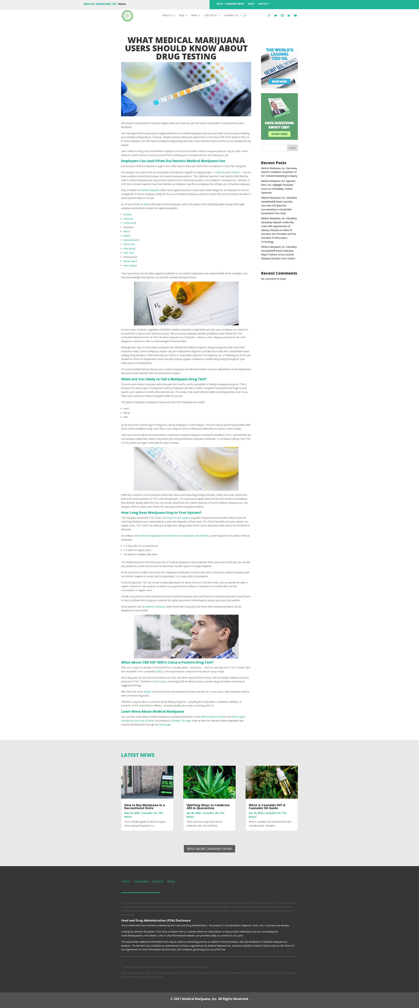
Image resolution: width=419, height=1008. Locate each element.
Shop (181, 15)
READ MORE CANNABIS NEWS (209, 848)
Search (292, 147)
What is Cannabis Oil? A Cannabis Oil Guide (267, 806)
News (194, 15)
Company (141, 881)
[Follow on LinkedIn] (288, 15)
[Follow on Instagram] (282, 15)
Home (125, 881)
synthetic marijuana (155, 606)
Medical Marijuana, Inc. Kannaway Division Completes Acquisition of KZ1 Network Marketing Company (279, 172)
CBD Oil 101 (210, 15)
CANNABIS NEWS (234, 3)
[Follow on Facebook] (269, 15)
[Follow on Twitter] (275, 15)
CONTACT (263, 3)
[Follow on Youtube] (295, 15)
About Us (167, 15)
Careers (158, 881)
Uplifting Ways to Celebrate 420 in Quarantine (208, 806)
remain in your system (178, 517)
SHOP (251, 3)
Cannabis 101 (231, 15)
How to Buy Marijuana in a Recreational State (144, 806)
